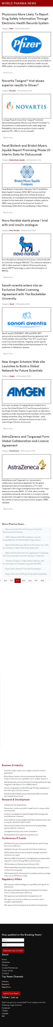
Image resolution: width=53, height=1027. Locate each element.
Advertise (6, 962)
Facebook (6, 1008)
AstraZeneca (14, 451)
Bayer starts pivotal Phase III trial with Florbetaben (26, 574)
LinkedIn (5, 1013)
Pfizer (11, 28)
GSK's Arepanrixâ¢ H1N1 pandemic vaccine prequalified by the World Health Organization (22, 538)
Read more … (8, 73)
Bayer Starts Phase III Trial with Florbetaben (23, 569)
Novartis (12, 91)
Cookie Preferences (10, 968)
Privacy (5, 965)
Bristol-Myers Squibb (17, 160)
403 (11, 581)
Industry (5, 981)
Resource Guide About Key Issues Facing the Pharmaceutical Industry (22, 530)
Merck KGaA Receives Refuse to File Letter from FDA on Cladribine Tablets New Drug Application (25, 546)
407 (36, 581)
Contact (5, 973)
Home (4, 959)
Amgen (12, 376)
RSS (3, 1016)
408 (42, 581)
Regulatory (6, 987)
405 (23, 581)
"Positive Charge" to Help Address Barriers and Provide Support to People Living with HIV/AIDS (23, 562)
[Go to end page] (49, 580)
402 (5, 581)
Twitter (5, 1011)
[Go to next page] (46, 580)
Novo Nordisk (14, 230)
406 (30, 581)
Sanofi (11, 304)
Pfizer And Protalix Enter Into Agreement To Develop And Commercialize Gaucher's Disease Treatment (25, 554)
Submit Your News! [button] (11, 993)
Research (5, 984)
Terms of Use (7, 971)
